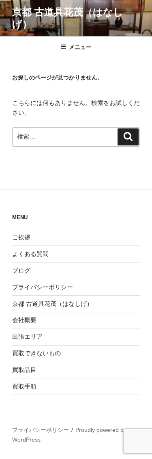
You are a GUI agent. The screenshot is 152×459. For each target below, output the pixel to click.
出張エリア (27, 336)
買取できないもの (36, 353)
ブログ (21, 270)
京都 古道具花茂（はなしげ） (52, 303)
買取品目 (24, 369)
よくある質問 (30, 253)
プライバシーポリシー (42, 287)
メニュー (80, 47)
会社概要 (24, 319)
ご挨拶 (21, 237)
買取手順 (24, 386)
